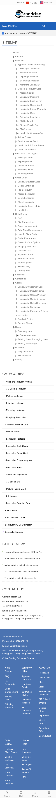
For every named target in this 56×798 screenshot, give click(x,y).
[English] (46, 2)
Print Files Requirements (30, 230)
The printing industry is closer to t (21, 578)
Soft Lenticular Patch (28, 141)
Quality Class (24, 250)
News (18, 327)
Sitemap (31, 658)
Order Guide (21, 177)
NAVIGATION (9, 26)
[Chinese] (31, 2)
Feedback (20, 274)
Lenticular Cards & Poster (32, 299)
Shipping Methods (27, 246)
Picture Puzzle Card (29, 125)
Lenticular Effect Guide (29, 181)
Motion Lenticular (28, 72)
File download (25, 355)
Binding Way (24, 266)
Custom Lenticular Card (29, 89)
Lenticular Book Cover (31, 101)
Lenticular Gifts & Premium (33, 295)
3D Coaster (25, 129)
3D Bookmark (26, 121)
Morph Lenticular (26, 202)
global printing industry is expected (22, 565)
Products (19, 60)
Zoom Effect (45, 736)
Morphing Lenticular (30, 84)
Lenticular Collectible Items (33, 303)
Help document (25, 351)
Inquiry (18, 359)
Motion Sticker (27, 93)
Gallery (18, 282)
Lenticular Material (27, 149)
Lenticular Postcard (29, 97)
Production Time (26, 258)
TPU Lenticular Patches (26, 710)
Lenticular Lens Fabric (29, 206)
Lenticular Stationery (30, 307)
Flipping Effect (25, 161)
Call (21, 796)
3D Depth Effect (25, 157)
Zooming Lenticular (29, 80)
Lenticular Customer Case (31, 287)
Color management (27, 226)
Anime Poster (24, 137)
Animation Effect (26, 165)
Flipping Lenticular (29, 76)
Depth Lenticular (26, 186)
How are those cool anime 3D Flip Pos (23, 552)
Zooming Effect (25, 173)
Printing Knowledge (27, 343)
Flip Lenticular (25, 190)
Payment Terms (25, 254)
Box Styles (23, 210)
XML (24, 777)
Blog (41, 682)
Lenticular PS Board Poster (31, 145)
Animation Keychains (30, 117)
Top (49, 796)
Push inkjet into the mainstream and (22, 558)
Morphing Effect (25, 169)
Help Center (21, 214)
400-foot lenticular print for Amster (21, 571)
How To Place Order (28, 234)
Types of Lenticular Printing (31, 64)
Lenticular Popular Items (32, 291)
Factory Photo (25, 323)
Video (41, 686)
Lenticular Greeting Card (32, 133)
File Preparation (26, 222)
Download (20, 347)
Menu (35, 796)
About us (19, 56)
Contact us (20, 278)
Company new (25, 331)
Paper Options (25, 262)
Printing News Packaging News (33, 339)
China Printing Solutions (14, 658)
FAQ (20, 218)
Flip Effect (44, 715)
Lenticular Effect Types (26, 153)
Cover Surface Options (29, 242)
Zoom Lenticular (26, 198)
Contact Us (44, 677)
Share (7, 796)
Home (22, 33)
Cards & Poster (25, 319)
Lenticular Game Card (31, 105)
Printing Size (24, 270)
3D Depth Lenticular (30, 68)
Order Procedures (27, 238)
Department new (28, 335)
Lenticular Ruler (27, 113)
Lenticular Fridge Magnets (33, 109)
